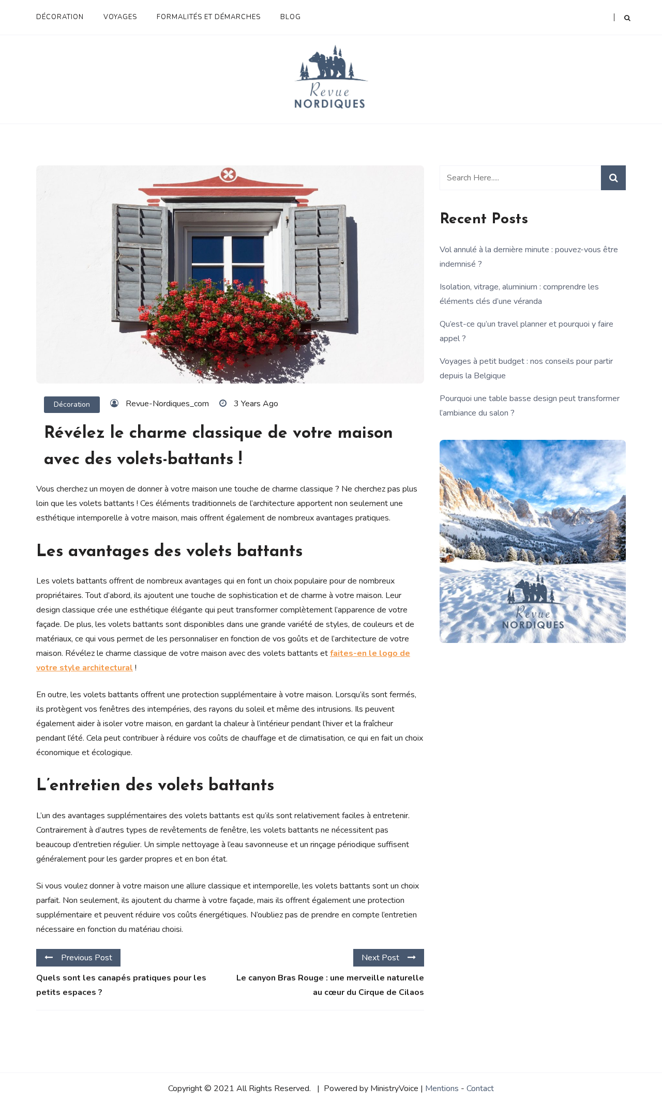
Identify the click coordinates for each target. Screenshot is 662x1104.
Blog (290, 17)
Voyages (120, 17)
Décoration (60, 17)
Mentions (442, 1088)
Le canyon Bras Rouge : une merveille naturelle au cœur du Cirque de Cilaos (330, 985)
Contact (480, 1088)
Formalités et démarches (209, 17)
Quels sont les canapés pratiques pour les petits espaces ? (121, 985)
